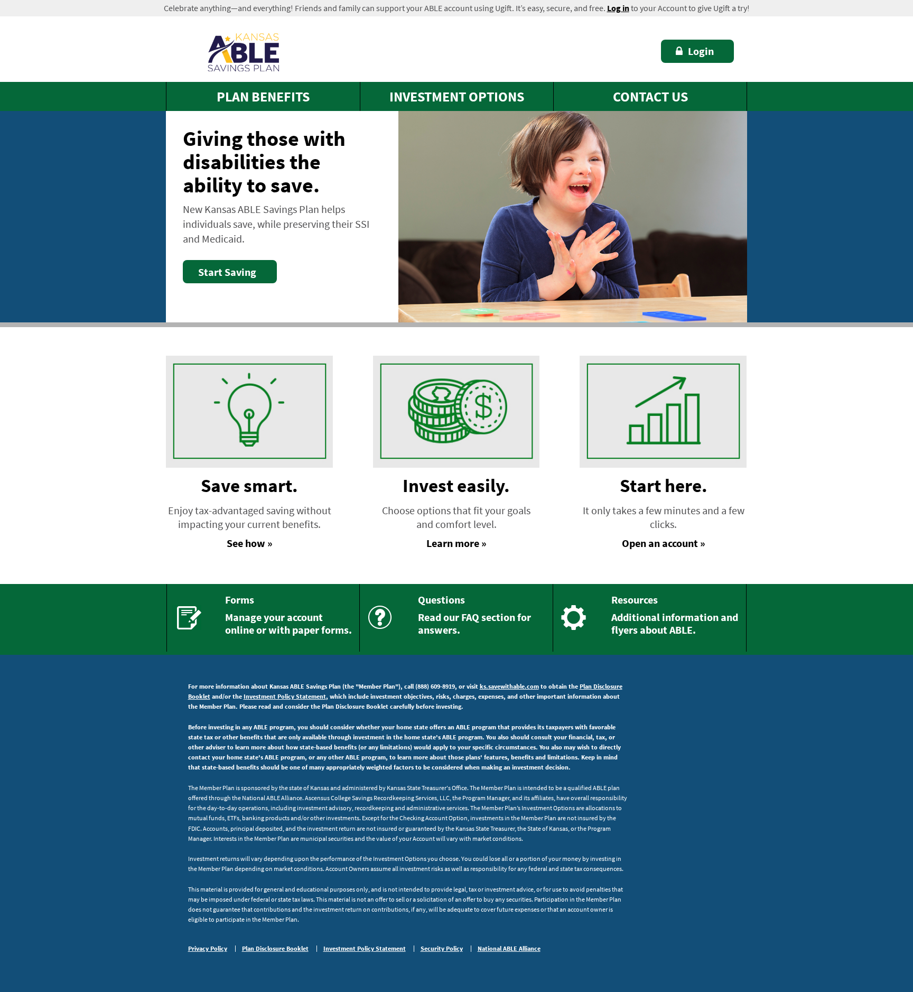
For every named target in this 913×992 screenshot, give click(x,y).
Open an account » (663, 543)
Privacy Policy (207, 948)
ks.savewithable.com (509, 686)
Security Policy (442, 948)
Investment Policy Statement (285, 696)
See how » (250, 543)
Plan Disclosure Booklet (275, 948)
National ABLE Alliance (509, 948)
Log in (618, 8)
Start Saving (227, 272)
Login (701, 51)
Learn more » (456, 543)
